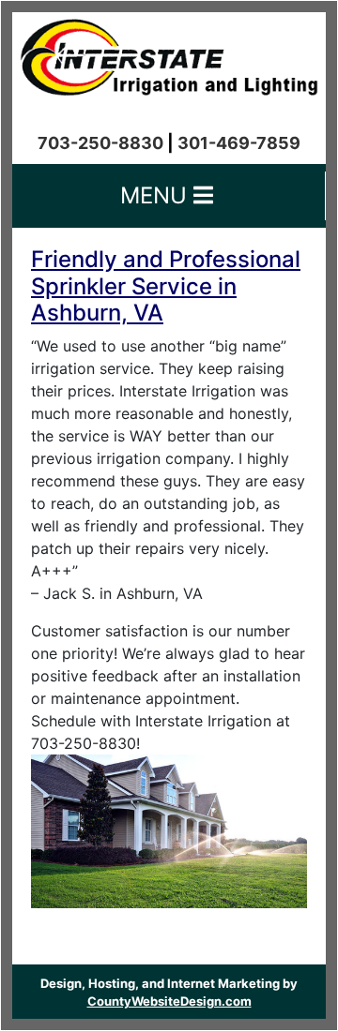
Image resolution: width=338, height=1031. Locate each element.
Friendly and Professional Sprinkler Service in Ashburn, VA (165, 286)
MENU (156, 195)
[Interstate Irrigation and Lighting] (169, 52)
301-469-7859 (238, 143)
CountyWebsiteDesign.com (169, 1001)
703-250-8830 (100, 143)
